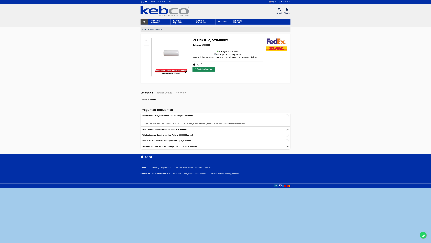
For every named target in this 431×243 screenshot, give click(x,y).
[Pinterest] (201, 64)
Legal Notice (161, 2)
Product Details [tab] (164, 92)
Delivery (152, 2)
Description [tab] (147, 92)
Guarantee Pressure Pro (183, 168)
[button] (159, 22)
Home (169, 2)
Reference (196, 45)
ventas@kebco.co (232, 174)
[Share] (194, 64)
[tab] (181, 93)
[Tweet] (198, 64)
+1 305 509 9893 (215, 174)
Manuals (208, 168)
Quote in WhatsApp (204, 69)
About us (198, 168)
